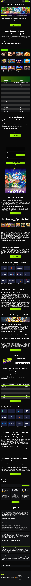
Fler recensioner (15, 502)
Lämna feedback (25, 485)
